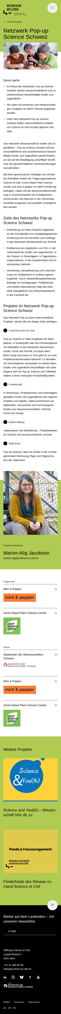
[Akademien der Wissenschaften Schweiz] (29, 985)
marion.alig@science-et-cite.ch (20, 558)
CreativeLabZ (15, 384)
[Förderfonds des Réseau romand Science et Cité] (30, 851)
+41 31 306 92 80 (13, 965)
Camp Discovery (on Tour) (22, 330)
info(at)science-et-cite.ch (17, 969)
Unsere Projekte (15, 22)
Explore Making (16, 422)
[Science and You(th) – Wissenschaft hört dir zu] (30, 779)
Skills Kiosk (14, 443)
